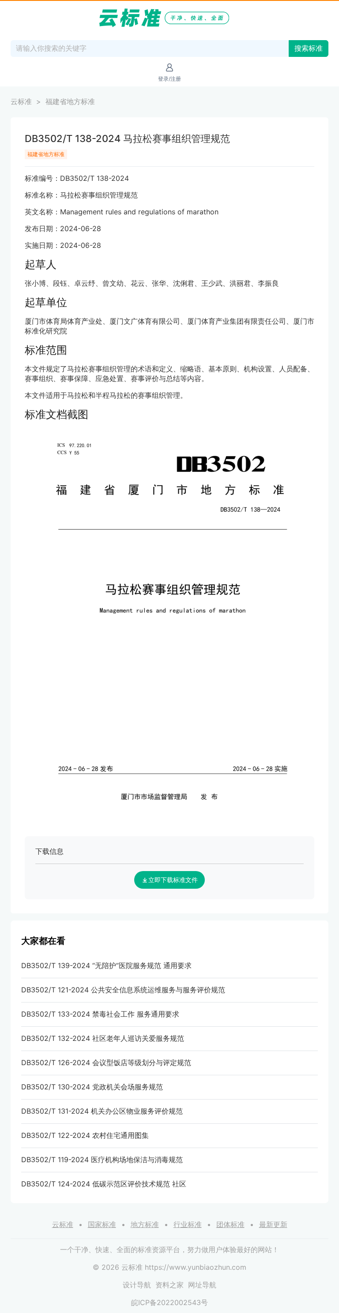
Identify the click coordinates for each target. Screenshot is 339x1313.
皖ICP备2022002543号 (169, 1302)
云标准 (21, 101)
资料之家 (169, 1284)
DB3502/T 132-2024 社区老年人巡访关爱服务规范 (102, 1038)
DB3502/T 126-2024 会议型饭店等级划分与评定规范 (106, 1062)
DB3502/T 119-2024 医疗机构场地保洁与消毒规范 (102, 1159)
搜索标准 (308, 48)
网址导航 (202, 1284)
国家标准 (102, 1224)
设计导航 (137, 1284)
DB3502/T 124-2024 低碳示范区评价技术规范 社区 (103, 1183)
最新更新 (273, 1224)
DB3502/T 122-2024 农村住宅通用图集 (85, 1135)
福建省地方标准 (70, 101)
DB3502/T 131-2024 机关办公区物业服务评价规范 (102, 1111)
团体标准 (230, 1224)
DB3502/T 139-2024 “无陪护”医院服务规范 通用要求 (106, 965)
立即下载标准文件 (173, 879)
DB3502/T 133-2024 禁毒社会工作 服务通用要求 (100, 1014)
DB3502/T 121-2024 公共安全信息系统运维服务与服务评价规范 (123, 989)
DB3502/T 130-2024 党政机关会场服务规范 (92, 1086)
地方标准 (145, 1224)
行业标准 (187, 1224)
